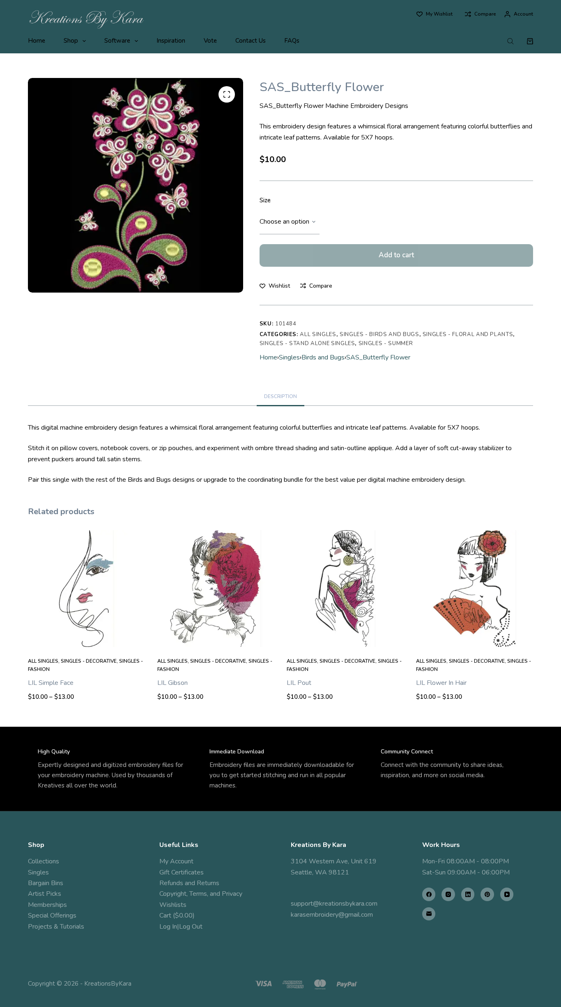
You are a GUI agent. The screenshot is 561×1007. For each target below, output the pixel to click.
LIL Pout (299, 682)
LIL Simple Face (51, 682)
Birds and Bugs (323, 357)
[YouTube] (507, 894)
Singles (289, 357)
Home (36, 41)
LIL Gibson (172, 682)
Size (265, 200)
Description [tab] (280, 396)
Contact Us (250, 41)
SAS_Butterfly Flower (378, 357)
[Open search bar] (510, 41)
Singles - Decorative (89, 661)
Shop (71, 41)
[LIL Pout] (345, 588)
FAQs (291, 41)
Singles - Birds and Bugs (379, 334)
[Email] (429, 914)
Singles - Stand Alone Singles (307, 343)
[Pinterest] (487, 894)
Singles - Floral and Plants (468, 334)
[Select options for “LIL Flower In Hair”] (474, 637)
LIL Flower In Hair (441, 682)
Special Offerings (52, 915)
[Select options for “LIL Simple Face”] (86, 637)
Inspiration (170, 41)
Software (117, 41)
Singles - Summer (386, 343)
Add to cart (396, 255)
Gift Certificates (181, 872)
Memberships (47, 904)
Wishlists (172, 904)
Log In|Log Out (180, 926)
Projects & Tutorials (56, 926)
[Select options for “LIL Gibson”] (215, 637)
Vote (210, 41)
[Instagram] (448, 894)
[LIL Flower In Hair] (474, 588)
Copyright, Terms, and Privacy (200, 893)
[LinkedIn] (468, 894)
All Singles (318, 334)
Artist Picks (44, 893)
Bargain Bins (45, 883)
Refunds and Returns (189, 883)
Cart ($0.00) (177, 915)
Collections (43, 861)
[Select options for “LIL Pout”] (345, 637)
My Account (176, 861)
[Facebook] (429, 894)
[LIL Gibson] (215, 588)
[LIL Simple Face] (86, 588)
